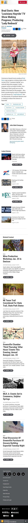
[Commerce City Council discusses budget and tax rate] (6, 219)
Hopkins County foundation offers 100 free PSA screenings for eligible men (19, 194)
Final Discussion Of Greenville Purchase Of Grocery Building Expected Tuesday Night (13, 442)
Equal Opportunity (7, 487)
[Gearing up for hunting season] (6, 182)
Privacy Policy (6, 496)
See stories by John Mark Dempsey (17, 141)
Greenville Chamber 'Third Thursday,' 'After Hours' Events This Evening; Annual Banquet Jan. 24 (13, 349)
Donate (23, 2)
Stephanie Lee (9, 114)
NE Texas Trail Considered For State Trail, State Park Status (13, 303)
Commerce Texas (10, 111)
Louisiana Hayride (19, 107)
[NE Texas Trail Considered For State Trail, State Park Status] (13, 289)
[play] (2, 521)
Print (24, 28)
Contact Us (5, 480)
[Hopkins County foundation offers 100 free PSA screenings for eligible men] (6, 195)
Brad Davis (8, 107)
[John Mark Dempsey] (4, 127)
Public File (5, 490)
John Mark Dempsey (6, 27)
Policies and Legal (7, 500)
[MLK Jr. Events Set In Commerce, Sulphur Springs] (13, 382)
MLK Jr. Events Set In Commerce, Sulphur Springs (12, 396)
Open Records (6, 493)
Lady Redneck (20, 114)
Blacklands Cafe (17, 104)
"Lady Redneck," (17, 94)
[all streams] (26, 521)
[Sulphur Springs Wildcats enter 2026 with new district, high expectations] (6, 209)
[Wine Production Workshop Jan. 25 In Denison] (13, 245)
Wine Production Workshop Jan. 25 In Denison (12, 259)
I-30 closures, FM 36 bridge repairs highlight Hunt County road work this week (19, 172)
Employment (6, 483)
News (7, 104)
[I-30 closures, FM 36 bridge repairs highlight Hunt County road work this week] (6, 173)
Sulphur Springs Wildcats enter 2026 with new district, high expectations (18, 209)
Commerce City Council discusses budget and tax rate (18, 218)
